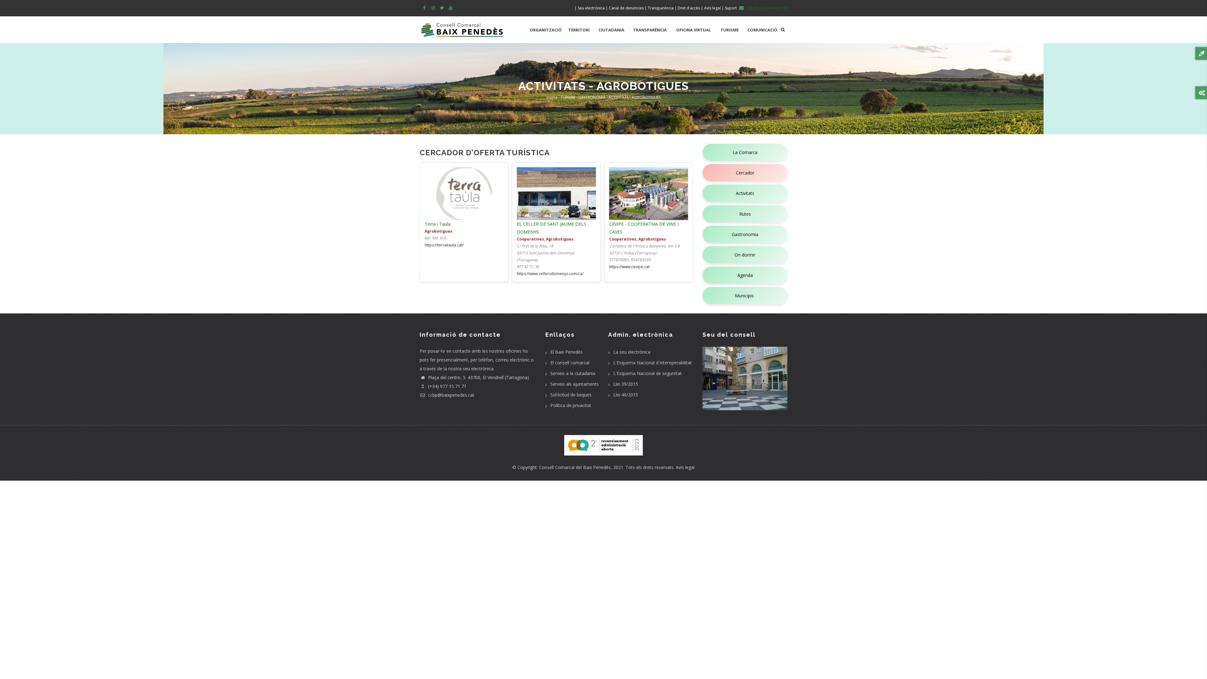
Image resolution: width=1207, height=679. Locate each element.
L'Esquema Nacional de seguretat (647, 373)
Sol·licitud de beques (571, 395)
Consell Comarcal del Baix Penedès (575, 467)
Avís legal (685, 467)
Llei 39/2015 (625, 384)
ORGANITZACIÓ (546, 30)
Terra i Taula (437, 224)
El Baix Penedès (566, 352)
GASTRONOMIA (592, 97)
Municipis (745, 296)
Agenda (745, 275)
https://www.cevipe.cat (629, 266)
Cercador (745, 173)
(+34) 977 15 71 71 (446, 386)
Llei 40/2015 (625, 395)
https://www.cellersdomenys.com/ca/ (550, 273)
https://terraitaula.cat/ (444, 245)
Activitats (745, 193)
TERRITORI (579, 30)
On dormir (745, 255)
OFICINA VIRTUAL (693, 30)
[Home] (462, 26)
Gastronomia (745, 234)
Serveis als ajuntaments (574, 384)
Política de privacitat (570, 405)
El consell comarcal (569, 363)
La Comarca (745, 152)
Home (552, 97)
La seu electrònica (631, 352)
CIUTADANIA (611, 30)
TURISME (729, 30)
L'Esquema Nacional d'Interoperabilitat (652, 363)
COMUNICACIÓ (762, 30)
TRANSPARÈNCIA (650, 30)
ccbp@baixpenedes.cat (450, 395)
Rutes (745, 214)
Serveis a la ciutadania (572, 373)
